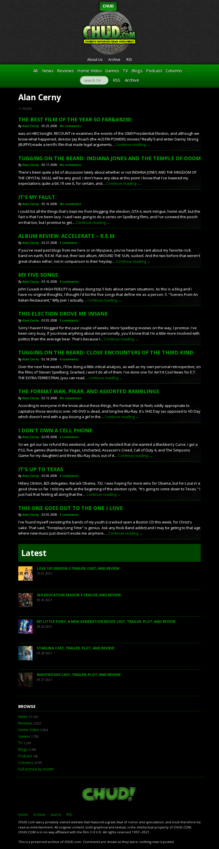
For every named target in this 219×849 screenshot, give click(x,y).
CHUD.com (109, 795)
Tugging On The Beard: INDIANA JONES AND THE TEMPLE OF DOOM (109, 158)
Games (112, 70)
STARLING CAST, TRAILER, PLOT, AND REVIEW (75, 648)
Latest (33, 552)
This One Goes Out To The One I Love (70, 508)
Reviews (65, 70)
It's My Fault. (37, 197)
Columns (174, 70)
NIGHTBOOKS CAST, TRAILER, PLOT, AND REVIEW (79, 674)
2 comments (69, 437)
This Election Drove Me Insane (63, 313)
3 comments (69, 320)
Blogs (137, 70)
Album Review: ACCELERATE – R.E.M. (67, 235)
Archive (114, 59)
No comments (70, 126)
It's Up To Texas (40, 469)
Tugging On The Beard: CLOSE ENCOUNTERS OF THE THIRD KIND (105, 352)
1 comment (68, 243)
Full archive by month (36, 769)
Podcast (154, 70)
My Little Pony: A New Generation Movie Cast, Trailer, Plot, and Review (106, 621)
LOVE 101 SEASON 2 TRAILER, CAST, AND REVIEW (78, 568)
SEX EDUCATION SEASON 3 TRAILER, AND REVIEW (79, 595)
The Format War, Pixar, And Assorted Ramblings (88, 391)
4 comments (69, 359)
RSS (129, 59)
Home (23, 814)
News (48, 70)
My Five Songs (38, 274)
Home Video (89, 70)
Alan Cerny (30, 126)
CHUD (108, 6)
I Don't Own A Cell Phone (55, 430)
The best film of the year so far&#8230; (75, 119)
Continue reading (133, 144)
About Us (94, 59)
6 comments (69, 282)
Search (55, 814)
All (35, 70)
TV (125, 70)
